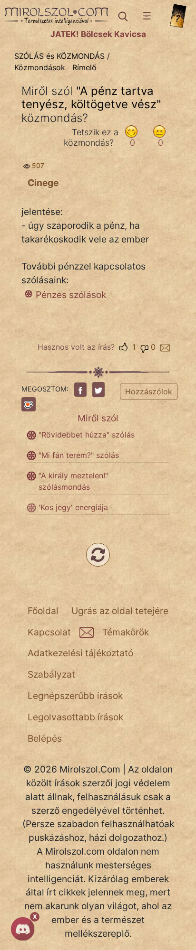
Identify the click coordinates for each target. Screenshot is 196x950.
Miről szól (98, 418)
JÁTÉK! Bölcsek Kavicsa (98, 34)
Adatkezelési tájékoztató (80, 653)
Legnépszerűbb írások (75, 695)
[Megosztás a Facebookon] (80, 389)
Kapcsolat (49, 632)
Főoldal (43, 610)
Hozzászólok (148, 391)
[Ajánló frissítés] (98, 555)
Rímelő (84, 67)
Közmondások (39, 67)
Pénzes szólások (71, 294)
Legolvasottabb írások (75, 717)
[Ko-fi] (28, 404)
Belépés (45, 738)
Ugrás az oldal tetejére (119, 610)
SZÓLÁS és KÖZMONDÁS (59, 56)
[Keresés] (122, 16)
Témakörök (125, 632)
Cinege (43, 182)
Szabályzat (51, 674)
